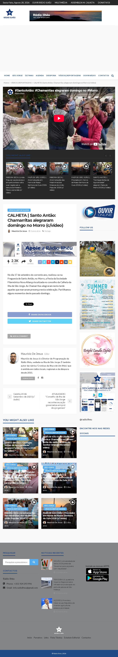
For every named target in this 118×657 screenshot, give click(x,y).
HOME (7, 75)
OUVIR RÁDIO (89, 75)
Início (29, 637)
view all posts (28, 378)
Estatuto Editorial (72, 637)
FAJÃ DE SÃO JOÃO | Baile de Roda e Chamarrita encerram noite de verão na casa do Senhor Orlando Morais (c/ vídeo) (58, 442)
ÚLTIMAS (29, 75)
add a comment (20, 336)
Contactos (86, 637)
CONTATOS (103, 75)
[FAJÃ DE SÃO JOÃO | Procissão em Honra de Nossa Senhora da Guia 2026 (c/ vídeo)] (80, 168)
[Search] (112, 76)
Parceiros (38, 637)
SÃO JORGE (17, 75)
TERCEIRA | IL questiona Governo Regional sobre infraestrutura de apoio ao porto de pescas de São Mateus (64, 585)
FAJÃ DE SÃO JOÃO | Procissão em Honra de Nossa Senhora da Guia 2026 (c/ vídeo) (80, 181)
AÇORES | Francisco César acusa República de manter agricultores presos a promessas (64, 604)
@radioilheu (86, 419)
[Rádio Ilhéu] (9, 13)
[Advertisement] (59, 48)
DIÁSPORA (51, 75)
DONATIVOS (104, 2)
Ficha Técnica (56, 637)
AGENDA (40, 75)
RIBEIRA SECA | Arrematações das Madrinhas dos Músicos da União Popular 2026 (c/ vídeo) (57, 183)
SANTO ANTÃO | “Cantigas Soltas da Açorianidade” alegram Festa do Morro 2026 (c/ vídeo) (102, 182)
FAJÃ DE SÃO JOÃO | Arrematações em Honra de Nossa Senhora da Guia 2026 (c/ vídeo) (37, 182)
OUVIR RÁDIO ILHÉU (41, 2)
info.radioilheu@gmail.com (25, 587)
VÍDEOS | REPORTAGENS (70, 75)
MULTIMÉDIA (61, 2)
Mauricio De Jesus (19, 231)
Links (46, 637)
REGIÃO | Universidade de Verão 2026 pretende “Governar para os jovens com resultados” (64, 565)
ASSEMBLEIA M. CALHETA (82, 2)
